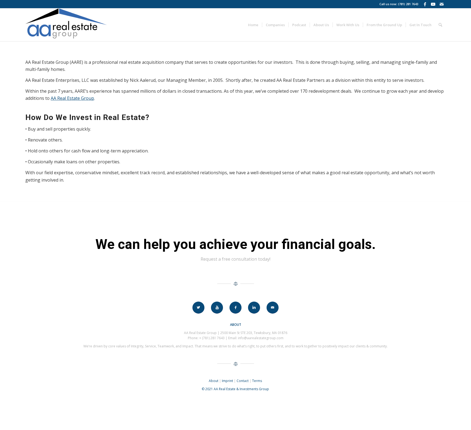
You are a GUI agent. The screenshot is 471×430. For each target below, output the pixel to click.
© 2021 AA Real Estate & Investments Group (235, 389)
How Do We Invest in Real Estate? (87, 117)
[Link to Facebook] (425, 4)
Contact (243, 380)
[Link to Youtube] (433, 4)
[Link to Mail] (441, 4)
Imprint (227, 380)
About (213, 380)
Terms (257, 380)
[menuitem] (253, 24)
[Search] (440, 24)
